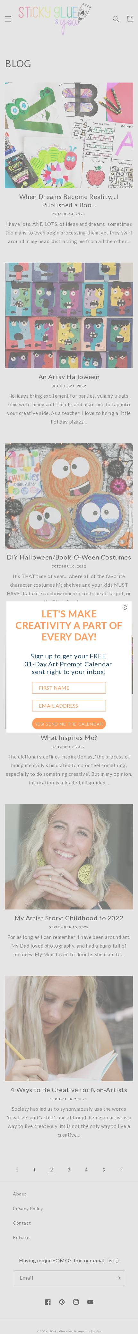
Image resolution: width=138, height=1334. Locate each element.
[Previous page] (17, 1170)
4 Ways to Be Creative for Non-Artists (69, 1089)
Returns (21, 1237)
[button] (8, 19)
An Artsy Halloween (69, 376)
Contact (22, 1223)
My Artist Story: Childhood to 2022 (69, 918)
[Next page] (121, 1170)
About (20, 1193)
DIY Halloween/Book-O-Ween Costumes (69, 557)
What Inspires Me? (69, 737)
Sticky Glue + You (61, 1331)
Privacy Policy (28, 1208)
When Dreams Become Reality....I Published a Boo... (69, 201)
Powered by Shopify (87, 1331)
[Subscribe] (118, 1277)
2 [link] (51, 1169)
